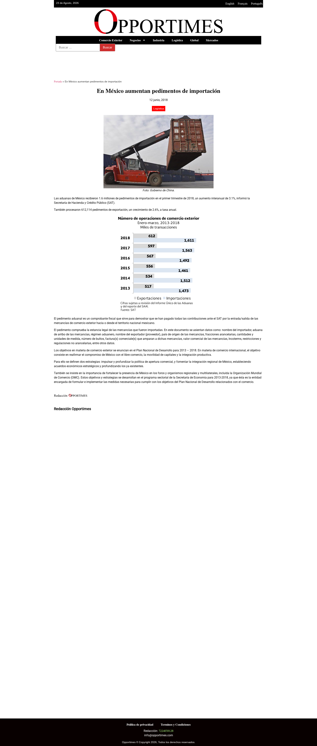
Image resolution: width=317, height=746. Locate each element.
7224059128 (166, 730)
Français (242, 3)
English (229, 3)
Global (194, 40)
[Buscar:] (78, 47)
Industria (158, 40)
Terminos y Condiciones (176, 724)
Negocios (135, 40)
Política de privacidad (140, 724)
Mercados (212, 40)
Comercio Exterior (110, 40)
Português (257, 3)
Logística (177, 40)
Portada (58, 81)
